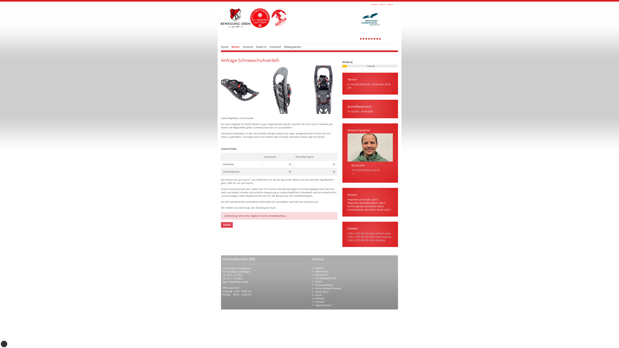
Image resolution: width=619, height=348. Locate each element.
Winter (235, 47)
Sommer (248, 47)
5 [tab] (372, 39)
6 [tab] (374, 39)
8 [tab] (380, 39)
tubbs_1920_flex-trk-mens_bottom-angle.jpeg (372, 233)
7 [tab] (377, 39)
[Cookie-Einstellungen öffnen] (4, 344)
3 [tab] (366, 39)
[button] (235, 50)
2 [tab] (363, 39)
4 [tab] (369, 39)
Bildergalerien (292, 47)
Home (224, 47)
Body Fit (261, 47)
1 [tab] (361, 39)
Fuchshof (275, 47)
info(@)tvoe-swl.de (238, 281)
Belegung (347, 61)
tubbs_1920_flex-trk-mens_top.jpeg (366, 240)
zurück (227, 224)
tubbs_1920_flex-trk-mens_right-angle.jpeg (370, 236)
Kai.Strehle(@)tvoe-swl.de (366, 170)
